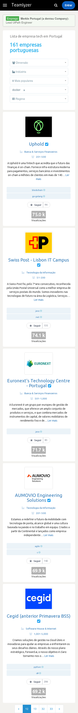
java (37, 311)
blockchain (37, 190)
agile (37, 546)
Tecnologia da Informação (40, 272)
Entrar (68, 5)
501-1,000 (41, 398)
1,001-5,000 (41, 633)
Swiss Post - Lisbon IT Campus (38, 259)
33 (51, 708)
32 (43, 708)
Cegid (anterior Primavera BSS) (38, 616)
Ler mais (39, 299)
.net (37, 317)
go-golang (37, 196)
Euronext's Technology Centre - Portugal (38, 383)
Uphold (36, 144)
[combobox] (39, 62)
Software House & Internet (41, 628)
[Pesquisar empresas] (56, 5)
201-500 (41, 156)
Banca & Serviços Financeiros (40, 151)
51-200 (41, 277)
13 (35, 708)
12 (26, 708)
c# (37, 673)
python (37, 667)
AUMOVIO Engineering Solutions (38, 498)
